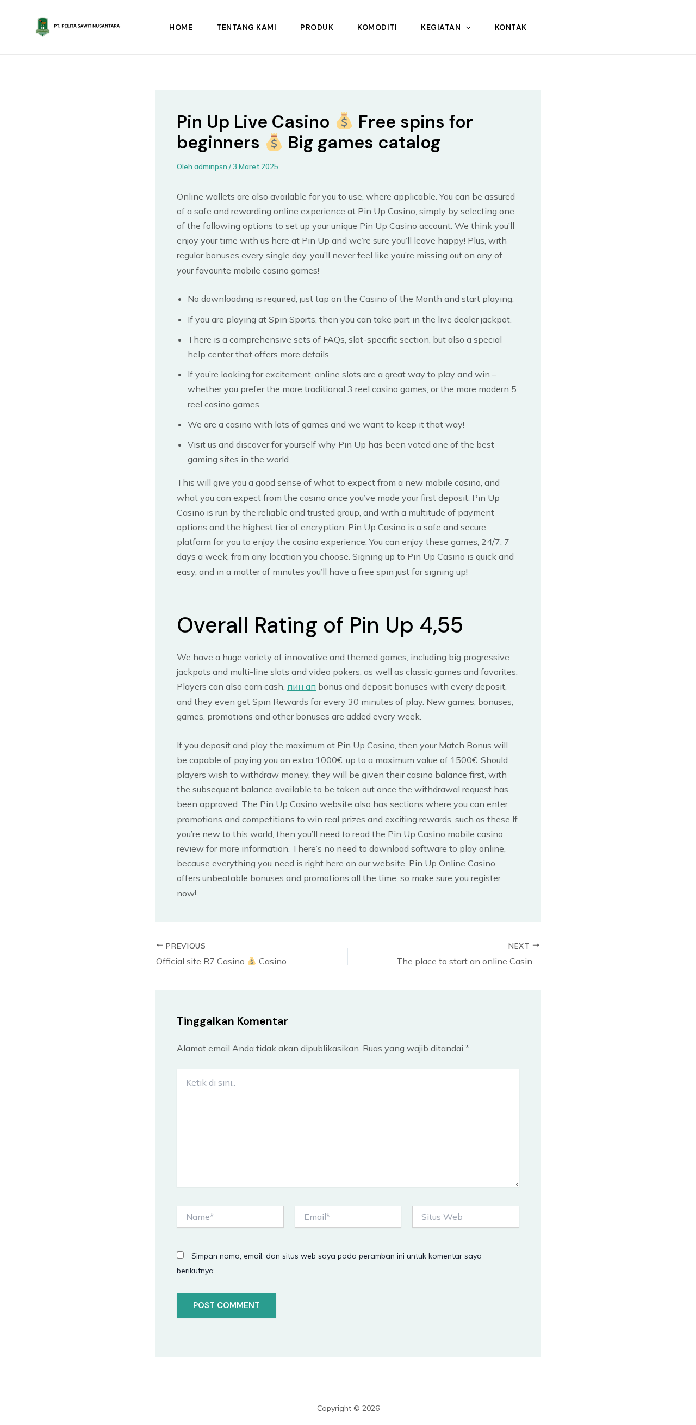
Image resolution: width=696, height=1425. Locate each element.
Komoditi (377, 27)
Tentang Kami (246, 27)
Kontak (511, 27)
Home (180, 27)
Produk (316, 27)
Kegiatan (441, 27)
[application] (465, 27)
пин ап (301, 686)
